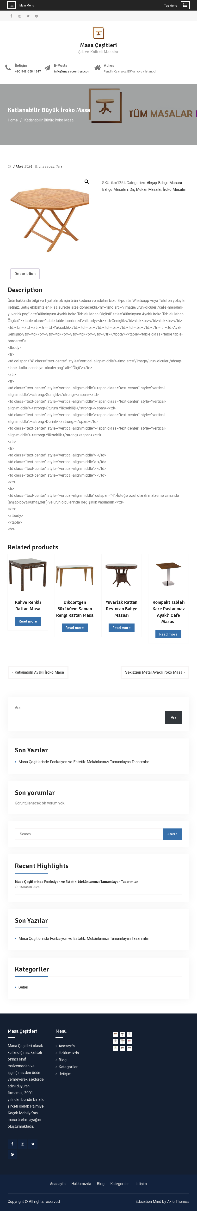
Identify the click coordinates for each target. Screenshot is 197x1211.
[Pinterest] (12, 1154)
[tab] (25, 273)
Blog (63, 1060)
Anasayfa (67, 1046)
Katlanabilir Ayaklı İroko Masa (39, 672)
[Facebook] (12, 1144)
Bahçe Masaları (115, 189)
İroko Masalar (174, 189)
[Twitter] (32, 1144)
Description (25, 273)
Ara (17, 707)
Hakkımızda (69, 1053)
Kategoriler (68, 1067)
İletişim (65, 1074)
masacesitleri (50, 166)
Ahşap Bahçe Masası (164, 182)
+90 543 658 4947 (28, 71)
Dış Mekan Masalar (145, 189)
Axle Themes (178, 1201)
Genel (23, 987)
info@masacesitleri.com (72, 71)
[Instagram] (22, 1144)
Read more (28, 621)
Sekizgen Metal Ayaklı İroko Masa (153, 672)
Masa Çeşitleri (98, 45)
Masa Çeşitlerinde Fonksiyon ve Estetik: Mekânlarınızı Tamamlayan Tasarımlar (83, 762)
